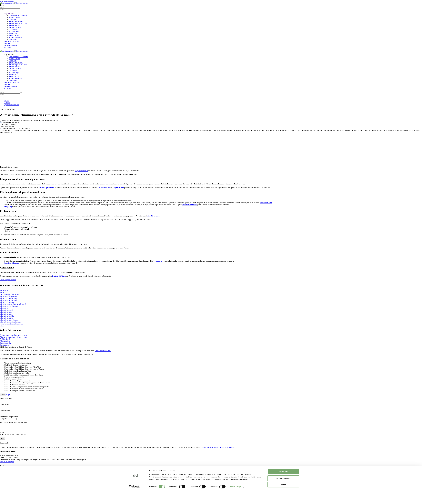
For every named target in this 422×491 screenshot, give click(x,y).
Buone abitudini (5, 343)
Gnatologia (12, 19)
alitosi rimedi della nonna (8, 298)
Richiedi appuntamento (8, 280)
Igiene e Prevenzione (16, 21)
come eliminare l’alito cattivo (10, 294)
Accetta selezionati (283, 478)
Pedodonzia (13, 33)
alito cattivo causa (6, 314)
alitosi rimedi (4, 292)
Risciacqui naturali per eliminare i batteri (14, 337)
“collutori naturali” (189, 205)
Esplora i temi (9, 14)
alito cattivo (4, 308)
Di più (8, 395)
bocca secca (158, 261)
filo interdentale (104, 188)
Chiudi (3, 395)
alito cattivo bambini (7, 316)
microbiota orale (153, 216)
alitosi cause (4, 290)
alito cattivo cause (6, 312)
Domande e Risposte (11, 41)
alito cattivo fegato (6, 318)
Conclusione (4, 345)
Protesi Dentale (14, 35)
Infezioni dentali (14, 25)
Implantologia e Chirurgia (18, 23)
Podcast (7, 43)
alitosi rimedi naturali (7, 302)
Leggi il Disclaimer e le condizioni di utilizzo (218, 447)
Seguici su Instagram (7, 462)
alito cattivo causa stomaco (9, 320)
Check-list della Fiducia (103, 351)
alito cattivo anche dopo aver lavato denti (14, 304)
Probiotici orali (5, 339)
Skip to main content (7, 1)
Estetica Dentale (14, 17)
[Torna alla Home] (14, 3)
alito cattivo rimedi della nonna (10, 322)
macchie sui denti (266, 203)
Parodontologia (14, 31)
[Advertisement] (211, 148)
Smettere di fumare (11, 263)
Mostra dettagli (235, 487)
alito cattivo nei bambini (8, 300)
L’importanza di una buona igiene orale (13, 335)
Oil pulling (8, 207)
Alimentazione (5, 341)
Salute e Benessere (15, 37)
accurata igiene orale (46, 188)
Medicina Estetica (15, 27)
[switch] (182, 486)
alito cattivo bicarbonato (8, 296)
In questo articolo (81, 171)
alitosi (2, 326)
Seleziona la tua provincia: (9, 417)
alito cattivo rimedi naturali (9, 306)
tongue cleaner (118, 188)
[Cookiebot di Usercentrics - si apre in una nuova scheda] (134, 486)
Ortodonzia (13, 29)
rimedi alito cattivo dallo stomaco (11, 324)
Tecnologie (12, 39)
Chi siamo (7, 47)
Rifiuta (283, 485)
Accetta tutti (283, 472)
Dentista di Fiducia (10, 45)
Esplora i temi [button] (9, 55)
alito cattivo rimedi (6, 310)
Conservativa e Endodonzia (18, 15)
